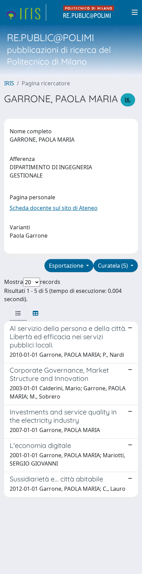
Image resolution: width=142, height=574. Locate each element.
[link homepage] (25, 12)
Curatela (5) (113, 265)
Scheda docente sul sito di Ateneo (54, 208)
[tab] (18, 313)
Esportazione (67, 265)
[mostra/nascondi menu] (135, 12)
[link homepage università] (89, 12)
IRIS (9, 83)
